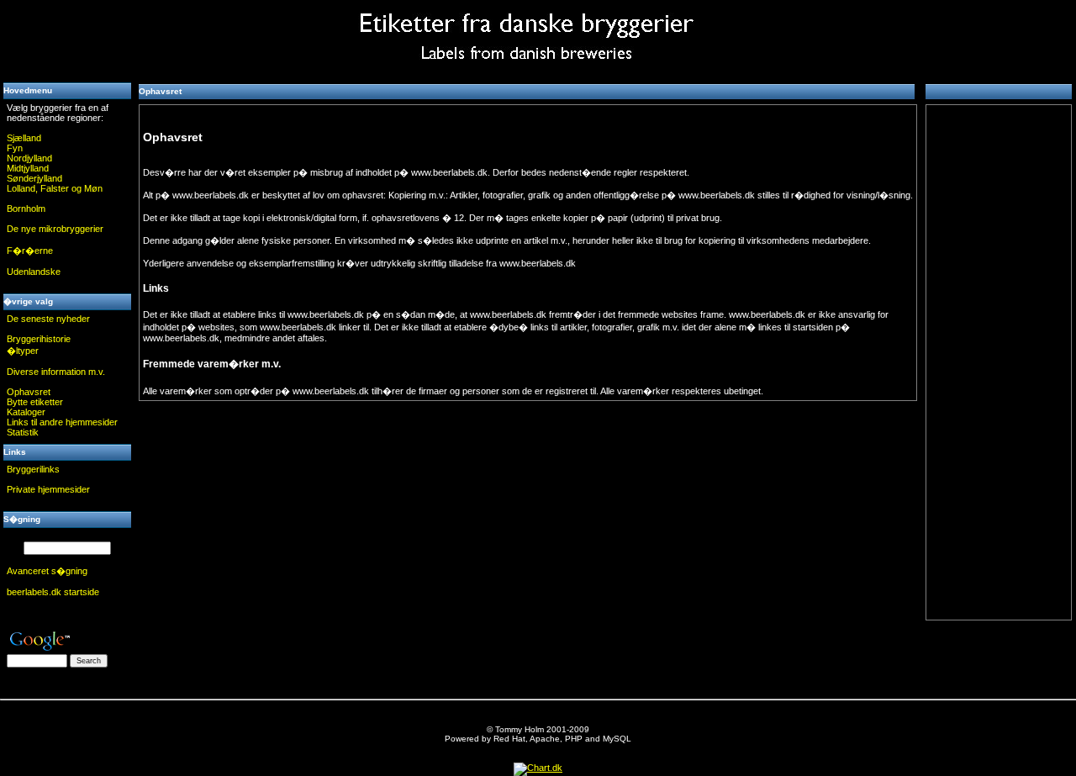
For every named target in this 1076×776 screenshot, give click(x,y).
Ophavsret (28, 392)
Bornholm (26, 208)
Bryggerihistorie (39, 339)
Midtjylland (28, 168)
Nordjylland (29, 158)
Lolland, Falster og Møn (55, 188)
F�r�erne (30, 250)
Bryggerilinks (33, 469)
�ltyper (23, 351)
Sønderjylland (34, 178)
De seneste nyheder (48, 319)
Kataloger (26, 412)
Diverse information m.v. (56, 372)
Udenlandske (34, 272)
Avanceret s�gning (47, 571)
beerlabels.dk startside (53, 592)
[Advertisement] (67, 38)
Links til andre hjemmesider (62, 422)
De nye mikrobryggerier (55, 229)
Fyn (15, 148)
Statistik (23, 432)
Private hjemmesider (48, 489)
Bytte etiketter (35, 402)
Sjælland (24, 138)
